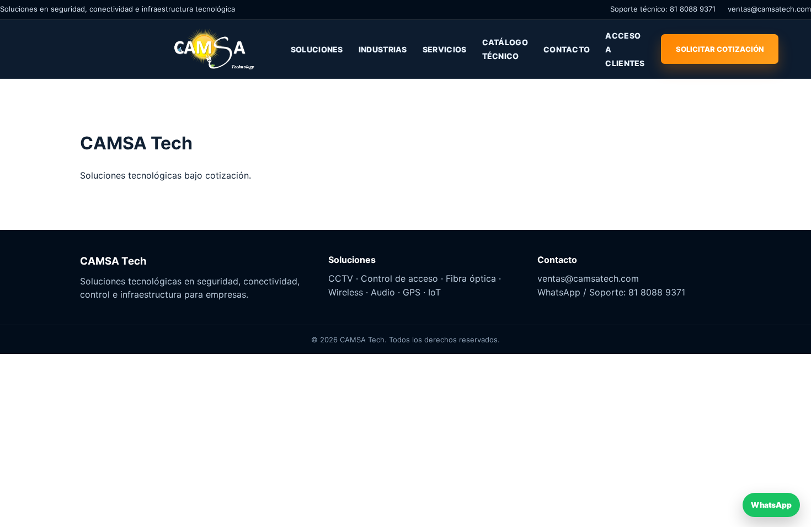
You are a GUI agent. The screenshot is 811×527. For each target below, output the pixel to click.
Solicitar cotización (720, 49)
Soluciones (317, 49)
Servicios (445, 49)
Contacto (566, 49)
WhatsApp (771, 504)
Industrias (383, 49)
